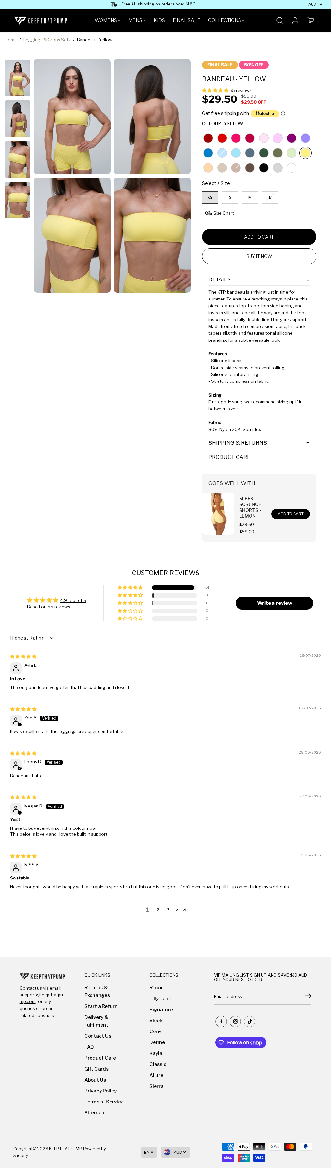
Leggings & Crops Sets (46, 39)
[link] (42, 976)
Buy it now (259, 256)
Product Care (100, 1058)
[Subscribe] (308, 997)
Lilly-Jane (160, 998)
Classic (157, 1064)
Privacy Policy (100, 1091)
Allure (156, 1075)
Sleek (156, 1020)
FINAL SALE (186, 20)
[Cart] (311, 20)
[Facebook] (221, 1021)
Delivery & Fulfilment (96, 1021)
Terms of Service (104, 1102)
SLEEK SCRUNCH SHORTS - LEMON (250, 507)
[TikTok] (249, 1021)
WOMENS (106, 20)
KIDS (159, 20)
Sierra (156, 1086)
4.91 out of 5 (73, 600)
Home (11, 39)
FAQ (89, 1047)
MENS (135, 20)
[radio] (208, 138)
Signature (161, 1009)
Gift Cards (96, 1069)
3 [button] (168, 909)
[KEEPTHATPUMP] (40, 20)
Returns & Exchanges (97, 991)
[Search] (279, 20)
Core (155, 1031)
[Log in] (295, 20)
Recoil (156, 987)
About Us (95, 1080)
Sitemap (94, 1113)
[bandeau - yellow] (72, 116)
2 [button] (158, 909)
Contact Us (97, 1036)
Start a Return (101, 1006)
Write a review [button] (274, 603)
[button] (215, 90)
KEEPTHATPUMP (65, 1148)
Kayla (155, 1053)
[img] (23, 656)
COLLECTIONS (225, 20)
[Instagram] (235, 1021)
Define (157, 1042)
